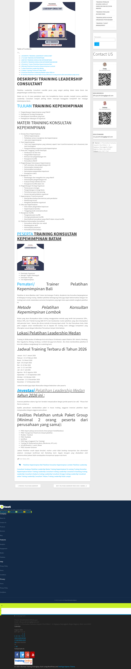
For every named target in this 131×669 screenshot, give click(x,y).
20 (20, 640)
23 (25, 640)
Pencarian (97, 37)
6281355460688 (98, 134)
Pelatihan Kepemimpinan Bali (33, 465)
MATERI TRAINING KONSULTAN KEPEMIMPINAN (37, 60)
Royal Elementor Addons (71, 600)
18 (17, 640)
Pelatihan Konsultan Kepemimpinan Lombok (58, 465)
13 (20, 638)
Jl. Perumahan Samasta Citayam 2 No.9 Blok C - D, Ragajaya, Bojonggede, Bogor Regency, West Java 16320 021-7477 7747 (104, 147)
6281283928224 (98, 93)
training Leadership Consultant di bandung (67, 472)
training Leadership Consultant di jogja (52, 474)
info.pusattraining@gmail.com (103, 96)
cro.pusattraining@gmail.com (103, 137)
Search (97, 44)
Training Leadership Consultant (42, 472)
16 (25, 638)
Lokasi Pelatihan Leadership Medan (33, 68)
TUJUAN (24, 106)
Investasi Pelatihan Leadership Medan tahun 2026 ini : (38, 72)
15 (23, 638)
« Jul (15, 646)
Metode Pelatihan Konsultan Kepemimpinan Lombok (38, 66)
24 (15, 642)
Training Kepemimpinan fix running (62, 469)
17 (15, 640)
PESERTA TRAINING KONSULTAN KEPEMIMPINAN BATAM (39, 62)
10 (15, 638)
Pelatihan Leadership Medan (40, 469)
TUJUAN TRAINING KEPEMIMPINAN (33, 58)
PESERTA (25, 234)
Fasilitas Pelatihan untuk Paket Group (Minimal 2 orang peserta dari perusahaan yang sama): (51, 74)
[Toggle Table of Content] (18, 53)
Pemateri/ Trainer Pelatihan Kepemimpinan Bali (37, 64)
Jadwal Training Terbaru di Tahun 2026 (34, 70)
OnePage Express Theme (66, 667)
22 (23, 640)
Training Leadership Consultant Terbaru (34, 476)
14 (21, 638)
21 (21, 640)
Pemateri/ (26, 284)
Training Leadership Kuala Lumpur (59, 476)
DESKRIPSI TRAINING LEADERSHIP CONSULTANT (37, 56)
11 (17, 638)
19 (18, 640)
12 (18, 638)
